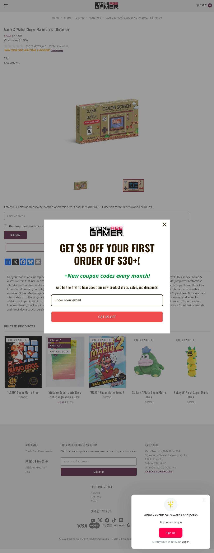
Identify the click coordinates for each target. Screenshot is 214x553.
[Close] (165, 225)
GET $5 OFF (107, 316)
